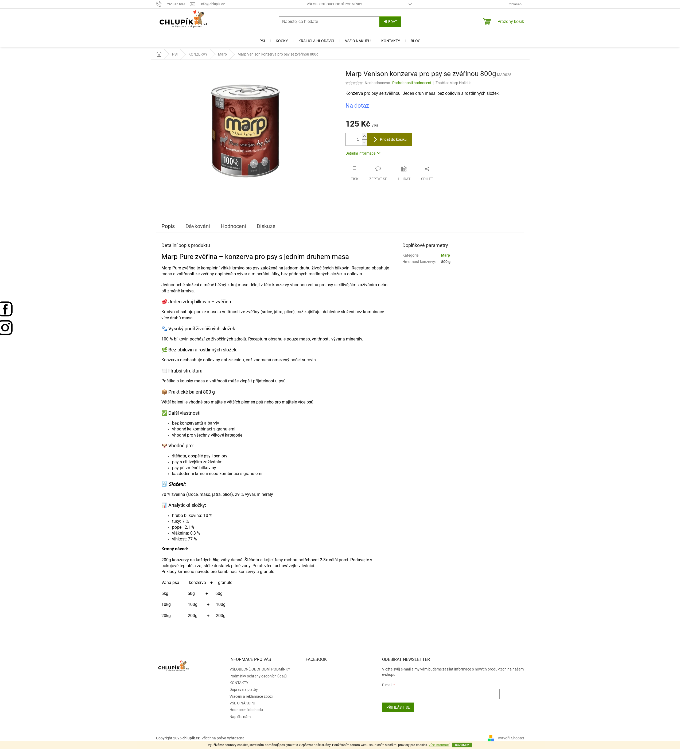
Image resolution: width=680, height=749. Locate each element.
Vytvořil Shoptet (511, 738)
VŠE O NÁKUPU (242, 703)
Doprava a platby (244, 689)
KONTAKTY (239, 683)
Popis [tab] (168, 226)
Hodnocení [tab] (233, 226)
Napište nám (240, 717)
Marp (445, 255)
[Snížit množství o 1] (364, 142)
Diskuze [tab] (266, 226)
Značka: (453, 83)
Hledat (390, 21)
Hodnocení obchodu (246, 710)
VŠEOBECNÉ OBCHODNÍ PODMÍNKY (334, 4)
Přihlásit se (398, 707)
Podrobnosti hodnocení (411, 83)
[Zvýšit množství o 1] (364, 136)
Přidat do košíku (393, 139)
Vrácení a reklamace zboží (251, 696)
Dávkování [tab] (197, 226)
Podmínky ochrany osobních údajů (258, 676)
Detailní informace (360, 153)
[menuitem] (262, 41)
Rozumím (462, 745)
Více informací (439, 745)
